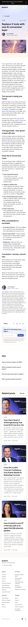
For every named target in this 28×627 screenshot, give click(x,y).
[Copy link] (13, 323)
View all (22, 393)
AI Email (4, 576)
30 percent (11, 249)
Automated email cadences (19, 582)
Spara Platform (5, 585)
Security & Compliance (18, 609)
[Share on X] (20, 323)
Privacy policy (18, 604)
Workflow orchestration (18, 586)
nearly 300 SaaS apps (8, 111)
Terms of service (19, 606)
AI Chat (3, 579)
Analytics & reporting (20, 589)
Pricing (3, 606)
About (16, 598)
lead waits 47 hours (18, 120)
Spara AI (4, 589)
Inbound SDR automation (18, 579)
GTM (3, 20)
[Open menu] (24, 7)
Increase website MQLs (19, 575)
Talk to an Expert (6, 600)
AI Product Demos (6, 583)
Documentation (5, 602)
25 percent (7, 142)
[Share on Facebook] (23, 323)
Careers (17, 600)
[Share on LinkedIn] (17, 323)
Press (16, 602)
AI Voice (4, 574)
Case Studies (5, 598)
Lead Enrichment (6, 592)
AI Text (3, 581)
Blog (3, 604)
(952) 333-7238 (8, 565)
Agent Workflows (6, 587)
